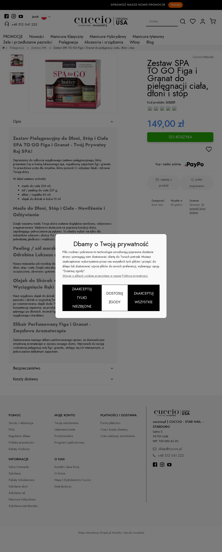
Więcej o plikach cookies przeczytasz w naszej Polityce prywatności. (105, 276)
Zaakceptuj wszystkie (143, 298)
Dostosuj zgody (114, 298)
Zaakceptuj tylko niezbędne (82, 298)
